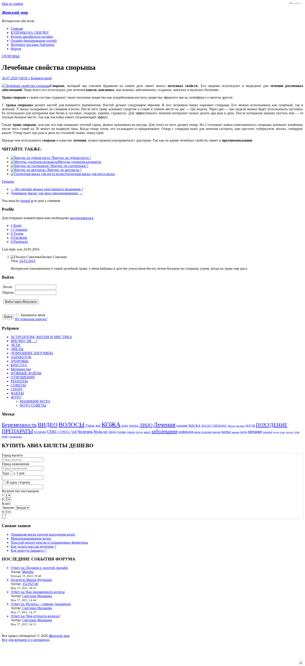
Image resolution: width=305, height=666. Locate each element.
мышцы (235, 432)
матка (226, 432)
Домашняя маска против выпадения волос (43, 534)
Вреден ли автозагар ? (65, 170)
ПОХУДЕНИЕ (271, 425)
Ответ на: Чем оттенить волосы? (35, 616)
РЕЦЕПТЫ (19, 381)
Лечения (164, 424)
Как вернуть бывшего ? (28, 550)
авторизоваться (81, 218)
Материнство (21, 369)
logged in (26, 201)
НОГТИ (250, 425)
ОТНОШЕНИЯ (23, 377)
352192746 (30, 584)
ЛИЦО (145, 425)
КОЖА (111, 424)
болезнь (85, 431)
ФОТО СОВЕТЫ (33, 405)
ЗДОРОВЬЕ (11, 56)
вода (112, 432)
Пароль (8, 292)
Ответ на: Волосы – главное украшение (41, 604)
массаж (216, 432)
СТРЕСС (64, 432)
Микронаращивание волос (31, 538)
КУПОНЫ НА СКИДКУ (30, 32)
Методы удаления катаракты (79, 162)
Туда (5, 473)
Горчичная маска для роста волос (90, 174)
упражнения (15, 436)
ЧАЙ (74, 432)
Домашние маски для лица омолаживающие (47, 193)
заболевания (164, 431)
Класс (6, 503)
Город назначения (15, 464)
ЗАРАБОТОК (21, 357)
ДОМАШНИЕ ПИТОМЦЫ (32, 353)
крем (197, 432)
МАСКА (194, 425)
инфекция (185, 432)
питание (255, 431)
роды (276, 432)
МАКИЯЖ (182, 426)
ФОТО (16, 397)
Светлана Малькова (37, 596)
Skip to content (12, 4)
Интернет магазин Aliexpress (32, 45)
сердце (289, 432)
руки (282, 432)
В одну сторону (18, 482)
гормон (131, 432)
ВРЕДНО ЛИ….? (24, 341)
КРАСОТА (19, 365)
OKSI (23, 78)
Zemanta (8, 181)
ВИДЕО (48, 425)
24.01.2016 (27, 261)
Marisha (27, 572)
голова (121, 432)
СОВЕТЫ (18, 385)
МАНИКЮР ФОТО (35, 401)
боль (98, 431)
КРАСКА (133, 426)
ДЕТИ (15, 345)
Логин (7, 287)
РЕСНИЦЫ (40, 432)
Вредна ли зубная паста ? (72, 158)
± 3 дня (18, 473)
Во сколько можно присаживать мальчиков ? (47, 189)
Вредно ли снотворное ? (69, 166)
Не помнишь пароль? (31, 319)
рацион (267, 432)
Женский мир (15, 12)
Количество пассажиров (20, 491)
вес (105, 432)
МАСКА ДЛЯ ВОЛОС (214, 425)
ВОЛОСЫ (71, 424)
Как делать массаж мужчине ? (33, 546)
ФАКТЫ (17, 393)
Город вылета (12, 455)
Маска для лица (236, 426)
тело (5, 436)
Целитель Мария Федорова (31, 580)
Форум (16, 49)
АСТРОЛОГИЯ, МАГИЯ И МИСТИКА (41, 337)
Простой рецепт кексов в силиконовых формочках (49, 542)
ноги (243, 432)
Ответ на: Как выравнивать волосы (38, 592)
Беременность (19, 425)
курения (206, 432)
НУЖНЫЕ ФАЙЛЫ (26, 373)
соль (296, 432)
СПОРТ (17, 389)
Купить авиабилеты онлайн (32, 36)
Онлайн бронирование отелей (34, 40)
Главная (17, 28)
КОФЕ (124, 426)
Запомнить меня (32, 315)
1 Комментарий (40, 78)
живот (147, 432)
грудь (139, 432)
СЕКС (52, 431)
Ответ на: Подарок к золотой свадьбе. (39, 568)
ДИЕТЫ (17, 349)
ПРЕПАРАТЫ (17, 431)
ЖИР (98, 426)
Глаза (90, 425)
